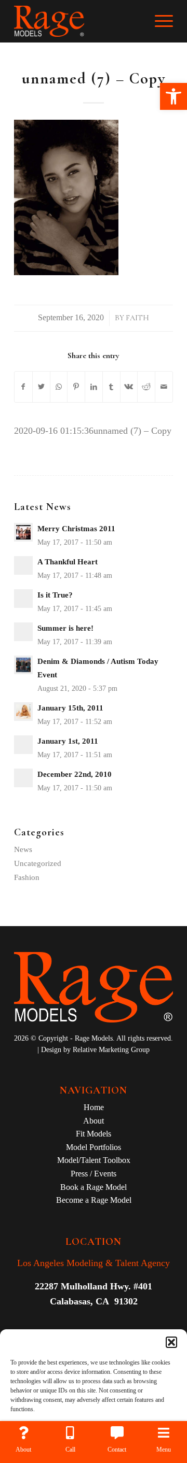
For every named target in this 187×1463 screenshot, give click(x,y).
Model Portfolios (93, 1147)
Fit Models (93, 1133)
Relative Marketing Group (111, 1050)
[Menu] (158, 21)
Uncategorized (37, 863)
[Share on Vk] (129, 387)
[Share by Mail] (163, 387)
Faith (137, 318)
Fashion (26, 877)
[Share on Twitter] (41, 387)
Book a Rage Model (93, 1187)
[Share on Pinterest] (76, 387)
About (93, 1120)
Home (94, 1107)
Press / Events (93, 1173)
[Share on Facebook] (23, 387)
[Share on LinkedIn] (93, 387)
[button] (173, 96)
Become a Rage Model (93, 1200)
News (23, 849)
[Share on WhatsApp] (59, 387)
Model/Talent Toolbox (93, 1160)
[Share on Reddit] (146, 387)
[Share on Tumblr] (111, 387)
